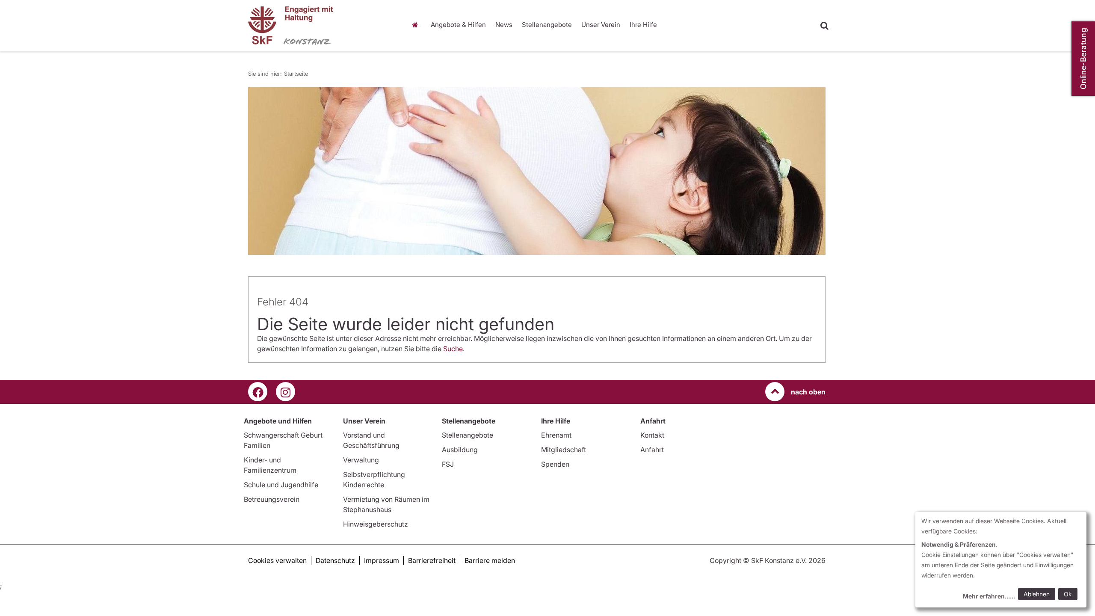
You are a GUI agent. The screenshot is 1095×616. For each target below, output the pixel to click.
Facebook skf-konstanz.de (257, 391)
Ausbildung (460, 449)
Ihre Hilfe (643, 25)
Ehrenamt (556, 435)
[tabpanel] (537, 171)
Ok (1068, 594)
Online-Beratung (1083, 59)
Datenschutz (335, 560)
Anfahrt (652, 449)
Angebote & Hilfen (458, 25)
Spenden (555, 464)
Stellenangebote (547, 25)
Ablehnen (1037, 594)
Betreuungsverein (271, 499)
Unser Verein (600, 25)
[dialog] (1000, 559)
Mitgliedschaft (563, 449)
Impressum (381, 560)
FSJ (448, 464)
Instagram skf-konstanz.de (285, 391)
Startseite (417, 25)
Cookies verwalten (277, 560)
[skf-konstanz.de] (321, 25)
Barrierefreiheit (432, 560)
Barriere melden (490, 560)
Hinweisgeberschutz (375, 524)
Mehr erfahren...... (989, 596)
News (503, 25)
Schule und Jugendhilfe (281, 484)
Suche (453, 348)
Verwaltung (361, 460)
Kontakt (652, 435)
